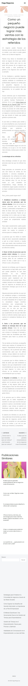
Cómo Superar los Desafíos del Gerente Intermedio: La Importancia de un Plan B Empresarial (14, 606)
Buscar (4, 557)
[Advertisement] (14, 578)
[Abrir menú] (24, 3)
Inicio (14, 676)
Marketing (17, 16)
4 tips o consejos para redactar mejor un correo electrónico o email (13, 531)
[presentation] (14, 470)
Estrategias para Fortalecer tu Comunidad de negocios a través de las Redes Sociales (14, 597)
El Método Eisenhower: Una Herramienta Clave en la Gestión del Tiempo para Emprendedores (14, 615)
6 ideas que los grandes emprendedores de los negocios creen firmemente (21, 438)
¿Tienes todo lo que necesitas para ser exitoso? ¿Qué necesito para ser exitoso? (7, 438)
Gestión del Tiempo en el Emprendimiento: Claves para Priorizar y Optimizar (12, 624)
